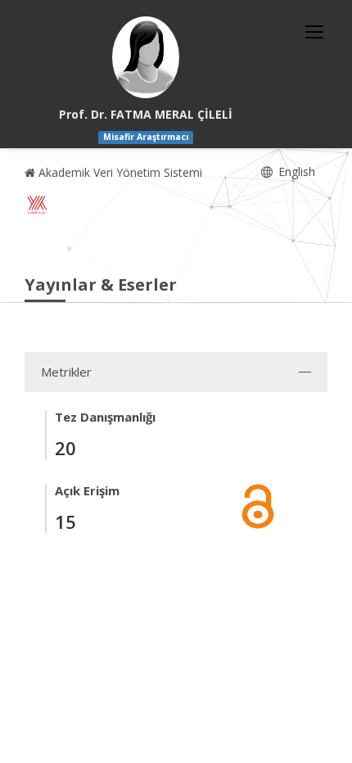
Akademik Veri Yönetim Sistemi (118, 172)
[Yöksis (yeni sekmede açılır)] (37, 204)
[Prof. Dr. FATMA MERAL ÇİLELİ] (146, 57)
